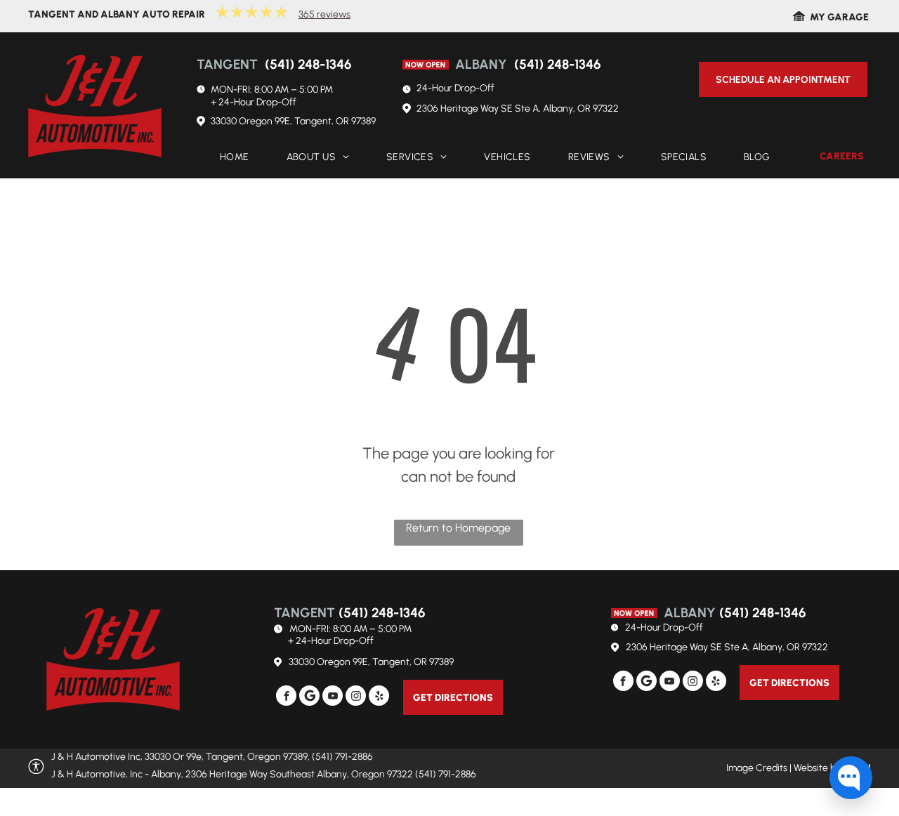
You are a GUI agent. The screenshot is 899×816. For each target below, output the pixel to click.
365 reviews (324, 14)
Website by (817, 768)
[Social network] (309, 697)
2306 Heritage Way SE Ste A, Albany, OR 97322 (517, 108)
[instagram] (356, 697)
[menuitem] (230, 158)
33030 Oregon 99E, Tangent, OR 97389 (293, 121)
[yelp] (379, 697)
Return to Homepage (458, 527)
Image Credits (756, 768)
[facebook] (286, 697)
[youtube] (332, 697)
